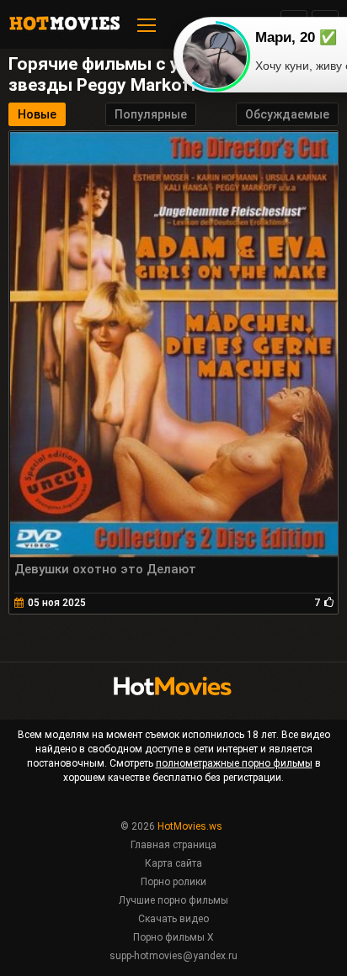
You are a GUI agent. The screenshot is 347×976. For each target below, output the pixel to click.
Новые (37, 114)
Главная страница (173, 845)
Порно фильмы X (173, 937)
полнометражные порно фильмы (234, 763)
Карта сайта (173, 863)
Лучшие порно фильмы (173, 900)
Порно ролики (173, 882)
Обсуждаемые (287, 114)
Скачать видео (173, 919)
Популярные (151, 114)
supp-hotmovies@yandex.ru (173, 956)
